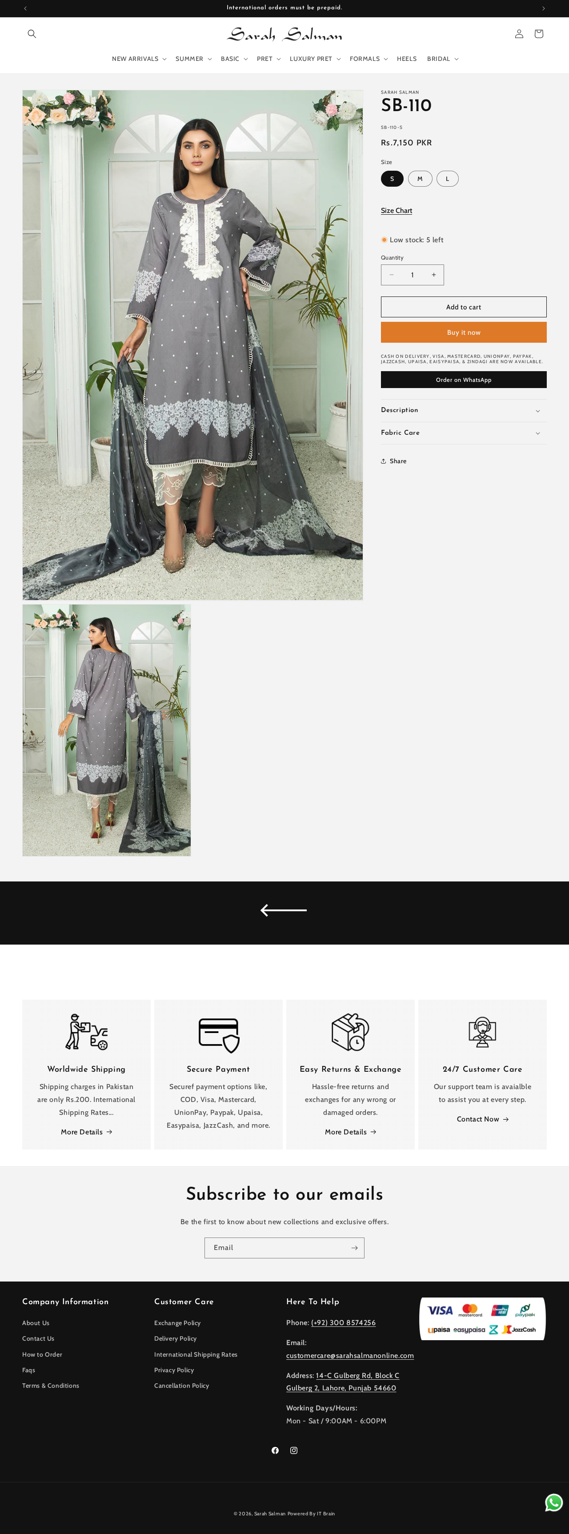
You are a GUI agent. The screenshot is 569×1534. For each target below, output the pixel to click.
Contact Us (38, 1338)
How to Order (42, 1354)
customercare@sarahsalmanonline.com (350, 1355)
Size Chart (396, 210)
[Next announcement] (543, 8)
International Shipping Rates (196, 1354)
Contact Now (478, 1119)
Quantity (392, 256)
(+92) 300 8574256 (343, 1322)
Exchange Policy (177, 1323)
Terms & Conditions (51, 1386)
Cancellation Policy (181, 1386)
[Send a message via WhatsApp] (554, 1502)
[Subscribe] (354, 1248)
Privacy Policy (174, 1370)
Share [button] (398, 461)
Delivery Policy (175, 1338)
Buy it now (464, 332)
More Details (82, 1132)
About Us (36, 1323)
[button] (32, 34)
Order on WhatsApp (464, 379)
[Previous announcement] (25, 8)
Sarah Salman (270, 1513)
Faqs (28, 1370)
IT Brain (325, 1513)
